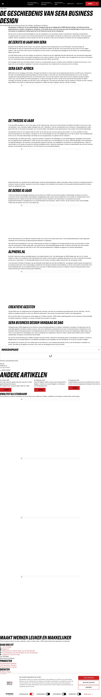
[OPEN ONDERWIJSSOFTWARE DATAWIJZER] (51, 4)
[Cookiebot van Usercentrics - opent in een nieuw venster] (9, 694)
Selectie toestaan (89, 682)
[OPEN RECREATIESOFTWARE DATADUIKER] (38, 4)
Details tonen (87, 694)
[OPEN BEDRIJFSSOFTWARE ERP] (64, 4)
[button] (98, 349)
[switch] (48, 694)
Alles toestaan (89, 677)
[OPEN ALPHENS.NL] (73, 4)
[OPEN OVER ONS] (82, 4)
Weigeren (89, 687)
